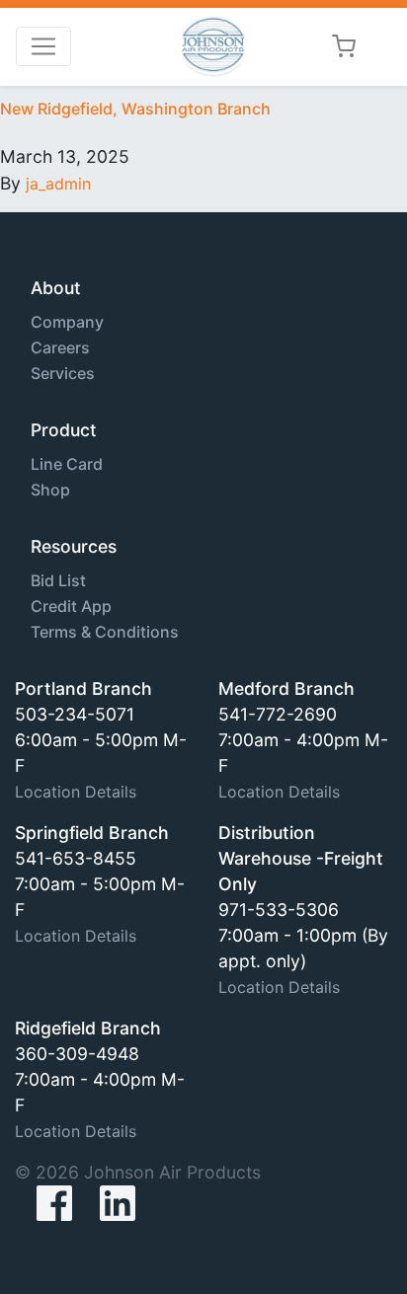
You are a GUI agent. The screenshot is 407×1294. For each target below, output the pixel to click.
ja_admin (58, 183)
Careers (60, 347)
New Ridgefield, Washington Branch (135, 108)
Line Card (67, 464)
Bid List (58, 580)
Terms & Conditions (105, 632)
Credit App (71, 606)
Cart (344, 46)
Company (67, 322)
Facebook (38, 1203)
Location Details (75, 791)
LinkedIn (117, 1203)
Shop (50, 489)
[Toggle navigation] (43, 46)
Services (63, 373)
